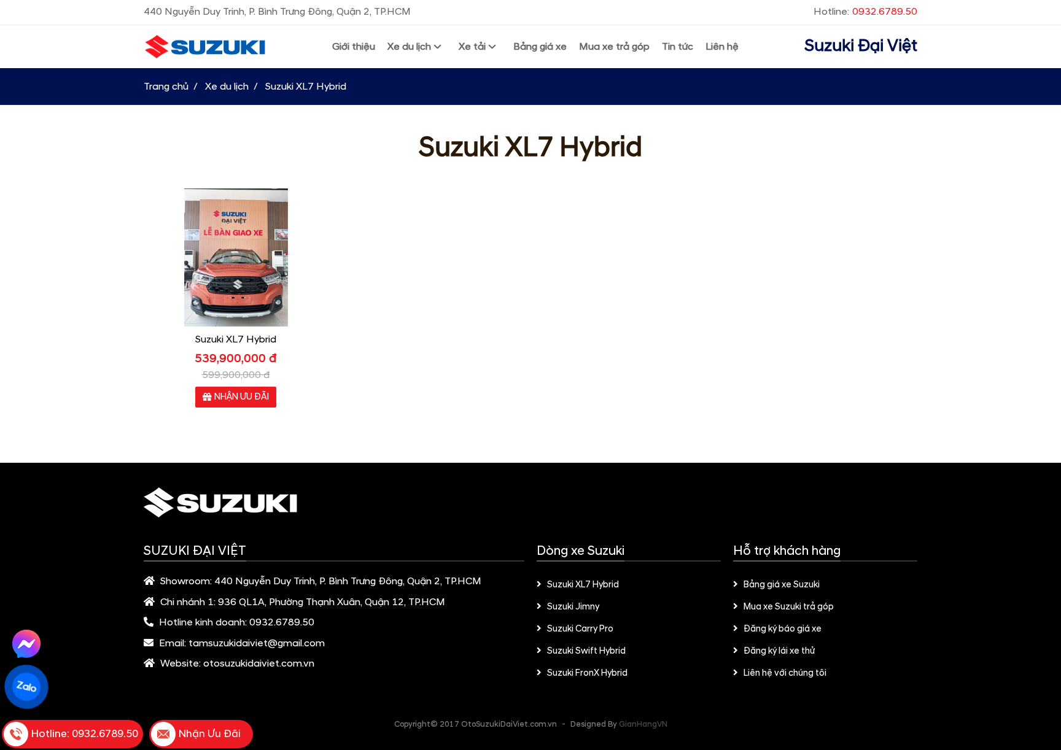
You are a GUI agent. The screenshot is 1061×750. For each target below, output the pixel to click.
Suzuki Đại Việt (860, 46)
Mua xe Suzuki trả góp (789, 607)
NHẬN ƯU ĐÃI (241, 397)
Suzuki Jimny (573, 607)
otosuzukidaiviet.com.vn (258, 663)
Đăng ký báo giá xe (783, 629)
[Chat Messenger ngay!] (26, 644)
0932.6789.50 (281, 622)
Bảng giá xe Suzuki (782, 584)
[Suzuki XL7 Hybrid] (236, 257)
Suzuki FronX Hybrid (587, 673)
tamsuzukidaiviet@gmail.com (256, 643)
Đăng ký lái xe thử (779, 651)
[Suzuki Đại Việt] (205, 47)
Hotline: (865, 12)
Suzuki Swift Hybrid (586, 651)
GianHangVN (643, 724)
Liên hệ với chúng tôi (785, 673)
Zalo (26, 687)
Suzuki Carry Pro (580, 629)
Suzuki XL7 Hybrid (235, 339)
